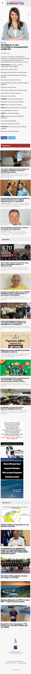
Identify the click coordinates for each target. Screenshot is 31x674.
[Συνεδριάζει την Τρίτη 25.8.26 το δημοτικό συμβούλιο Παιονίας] (15, 397)
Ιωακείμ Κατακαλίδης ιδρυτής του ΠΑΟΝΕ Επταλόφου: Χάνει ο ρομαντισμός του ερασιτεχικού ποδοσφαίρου (15, 293)
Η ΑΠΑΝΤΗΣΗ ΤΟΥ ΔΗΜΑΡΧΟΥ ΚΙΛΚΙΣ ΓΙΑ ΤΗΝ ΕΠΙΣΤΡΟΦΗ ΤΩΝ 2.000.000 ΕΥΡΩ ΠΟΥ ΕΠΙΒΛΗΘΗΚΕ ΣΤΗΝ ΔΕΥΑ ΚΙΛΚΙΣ (14, 550)
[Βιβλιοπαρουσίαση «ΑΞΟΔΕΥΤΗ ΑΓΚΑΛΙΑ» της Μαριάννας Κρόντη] (15, 340)
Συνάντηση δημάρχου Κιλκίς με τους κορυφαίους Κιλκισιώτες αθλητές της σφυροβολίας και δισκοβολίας (13, 322)
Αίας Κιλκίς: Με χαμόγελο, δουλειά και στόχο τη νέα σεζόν (14, 576)
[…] (12, 176)
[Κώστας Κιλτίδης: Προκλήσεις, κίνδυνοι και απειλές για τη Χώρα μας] (15, 217)
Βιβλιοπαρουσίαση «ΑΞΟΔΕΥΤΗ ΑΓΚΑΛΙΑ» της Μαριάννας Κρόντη (15, 351)
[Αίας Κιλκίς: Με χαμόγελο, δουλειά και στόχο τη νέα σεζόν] (15, 565)
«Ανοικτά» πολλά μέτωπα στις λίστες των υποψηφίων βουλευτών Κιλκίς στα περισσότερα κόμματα (15, 170)
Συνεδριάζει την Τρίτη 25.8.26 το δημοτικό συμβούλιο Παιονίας (12, 408)
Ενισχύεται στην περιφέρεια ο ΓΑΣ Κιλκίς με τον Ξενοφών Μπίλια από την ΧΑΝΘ (14, 625)
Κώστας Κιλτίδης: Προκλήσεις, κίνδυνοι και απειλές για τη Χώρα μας (14, 228)
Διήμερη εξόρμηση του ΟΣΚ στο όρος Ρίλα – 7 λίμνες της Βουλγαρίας (15, 601)
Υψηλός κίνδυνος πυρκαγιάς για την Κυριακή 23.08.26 (15, 525)
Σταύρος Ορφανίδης (21, 663)
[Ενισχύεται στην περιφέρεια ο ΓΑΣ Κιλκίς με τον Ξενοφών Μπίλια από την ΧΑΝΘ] (15, 613)
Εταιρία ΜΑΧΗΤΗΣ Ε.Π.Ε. (10, 663)
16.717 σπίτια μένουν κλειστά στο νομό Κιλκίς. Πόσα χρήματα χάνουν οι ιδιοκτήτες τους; (14, 264)
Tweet (13, 138)
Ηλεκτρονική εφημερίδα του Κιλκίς (15, 661)
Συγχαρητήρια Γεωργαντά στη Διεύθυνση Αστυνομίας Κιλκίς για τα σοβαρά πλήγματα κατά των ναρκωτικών (15, 199)
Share (5, 138)
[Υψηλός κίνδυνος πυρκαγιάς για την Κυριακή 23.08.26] (15, 514)
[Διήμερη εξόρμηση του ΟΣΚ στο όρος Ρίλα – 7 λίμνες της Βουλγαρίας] (15, 589)
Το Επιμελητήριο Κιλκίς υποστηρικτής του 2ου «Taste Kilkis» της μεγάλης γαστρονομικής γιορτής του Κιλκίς (15, 379)
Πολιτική (3, 42)
